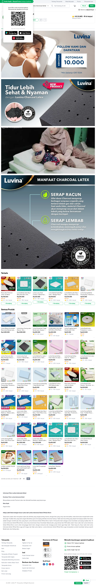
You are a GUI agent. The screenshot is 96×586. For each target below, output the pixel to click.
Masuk (84, 5)
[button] (87, 10)
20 (20, 478)
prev (1, 290)
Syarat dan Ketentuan (28, 568)
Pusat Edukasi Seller (28, 555)
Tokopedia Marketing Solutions (11, 559)
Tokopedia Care (88, 1)
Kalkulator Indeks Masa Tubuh (10, 562)
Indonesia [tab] (78, 583)
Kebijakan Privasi (27, 571)
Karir (3, 548)
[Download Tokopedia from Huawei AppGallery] (85, 567)
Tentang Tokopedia (57, 1)
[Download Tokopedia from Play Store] (85, 558)
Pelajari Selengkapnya (70, 572)
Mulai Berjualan (70, 1)
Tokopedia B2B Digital (8, 557)
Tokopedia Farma (6, 565)
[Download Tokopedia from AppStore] (85, 563)
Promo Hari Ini (6, 568)
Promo (79, 1)
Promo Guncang (6, 574)
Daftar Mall (25, 558)
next (94, 290)
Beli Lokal (4, 571)
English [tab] (86, 583)
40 (24, 478)
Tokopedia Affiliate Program (10, 554)
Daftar (92, 5)
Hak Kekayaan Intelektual (9, 545)
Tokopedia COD (26, 545)
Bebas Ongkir (26, 548)
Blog (3, 551)
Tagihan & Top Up (27, 543)
